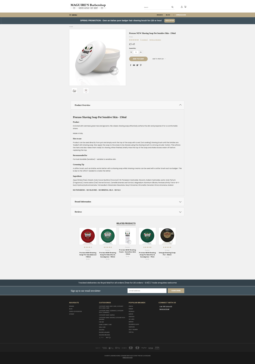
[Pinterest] (141, 65)
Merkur (131, 322)
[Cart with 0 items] (185, 7)
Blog (168, 15)
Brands (160, 15)
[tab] (127, 105)
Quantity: (132, 48)
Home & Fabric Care (105, 324)
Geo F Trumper (133, 329)
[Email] (134, 65)
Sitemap (71, 314)
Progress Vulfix (134, 324)
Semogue (131, 316)
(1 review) (144, 40)
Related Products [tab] (126, 223)
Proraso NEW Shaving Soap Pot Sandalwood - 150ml (87, 255)
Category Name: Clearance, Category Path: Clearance (111, 311)
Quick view (88, 234)
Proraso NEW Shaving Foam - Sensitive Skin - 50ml (127, 252)
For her (101, 322)
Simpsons (132, 327)
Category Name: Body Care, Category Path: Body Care (111, 307)
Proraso (131, 311)
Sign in (71, 311)
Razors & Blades (104, 332)
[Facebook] (131, 65)
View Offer (169, 20)
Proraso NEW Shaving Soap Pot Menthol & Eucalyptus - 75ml (147, 255)
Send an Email (164, 309)
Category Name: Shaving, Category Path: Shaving (112, 318)
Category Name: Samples (107, 315)
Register (79, 311)
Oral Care (102, 327)
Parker (131, 309)
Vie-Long (131, 319)
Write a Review (155, 40)
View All (131, 332)
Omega (131, 306)
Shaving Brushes (104, 335)
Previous (249, 358)
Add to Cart (87, 238)
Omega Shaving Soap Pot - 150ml (167, 254)
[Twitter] (137, 65)
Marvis (131, 314)
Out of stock (147, 238)
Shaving (101, 330)
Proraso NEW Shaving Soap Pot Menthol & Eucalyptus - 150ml (107, 255)
